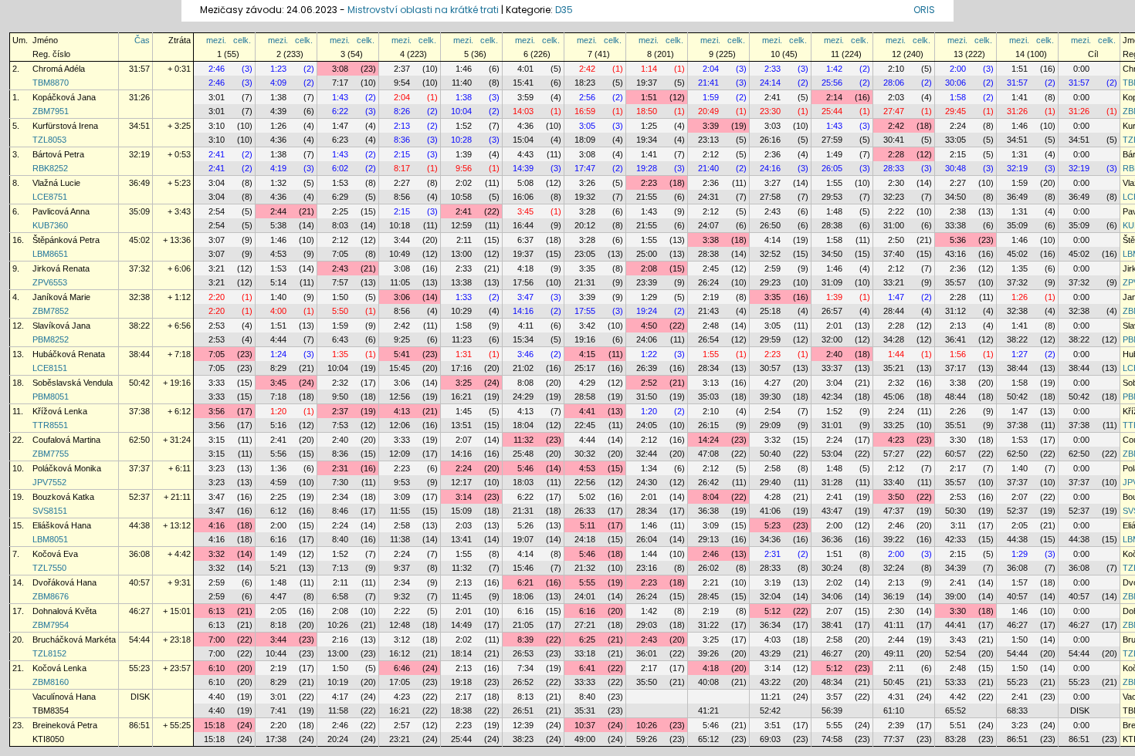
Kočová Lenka (59, 668)
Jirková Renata (61, 268)
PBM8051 (50, 396)
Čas (142, 40)
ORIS (924, 9)
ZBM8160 (50, 682)
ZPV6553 (49, 282)
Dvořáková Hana (64, 582)
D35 (564, 9)
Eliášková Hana (61, 525)
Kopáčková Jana (64, 97)
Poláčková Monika (66, 468)
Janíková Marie (61, 297)
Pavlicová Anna (61, 211)
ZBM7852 (50, 311)
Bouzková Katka (63, 496)
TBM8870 (50, 82)
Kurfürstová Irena (65, 125)
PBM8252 (50, 339)
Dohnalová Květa (64, 611)
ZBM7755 (50, 453)
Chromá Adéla (58, 68)
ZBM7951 (50, 111)
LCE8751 (49, 196)
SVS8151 (49, 510)
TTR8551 (50, 425)
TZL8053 (49, 139)
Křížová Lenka (59, 411)
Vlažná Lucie (56, 182)
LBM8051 (50, 539)
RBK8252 (50, 168)
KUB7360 (50, 225)
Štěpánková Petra (66, 240)
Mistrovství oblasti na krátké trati (423, 9)
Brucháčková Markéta (74, 639)
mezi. (216, 40)
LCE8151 (49, 368)
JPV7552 (49, 482)
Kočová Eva (55, 554)
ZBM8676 (50, 596)
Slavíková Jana (61, 325)
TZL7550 (49, 567)
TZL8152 (49, 653)
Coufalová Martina (66, 439)
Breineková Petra (64, 725)
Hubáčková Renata (68, 354)
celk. (242, 40)
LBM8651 (50, 253)
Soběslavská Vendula (72, 382)
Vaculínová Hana (64, 696)
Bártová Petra (58, 154)
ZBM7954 (50, 624)
